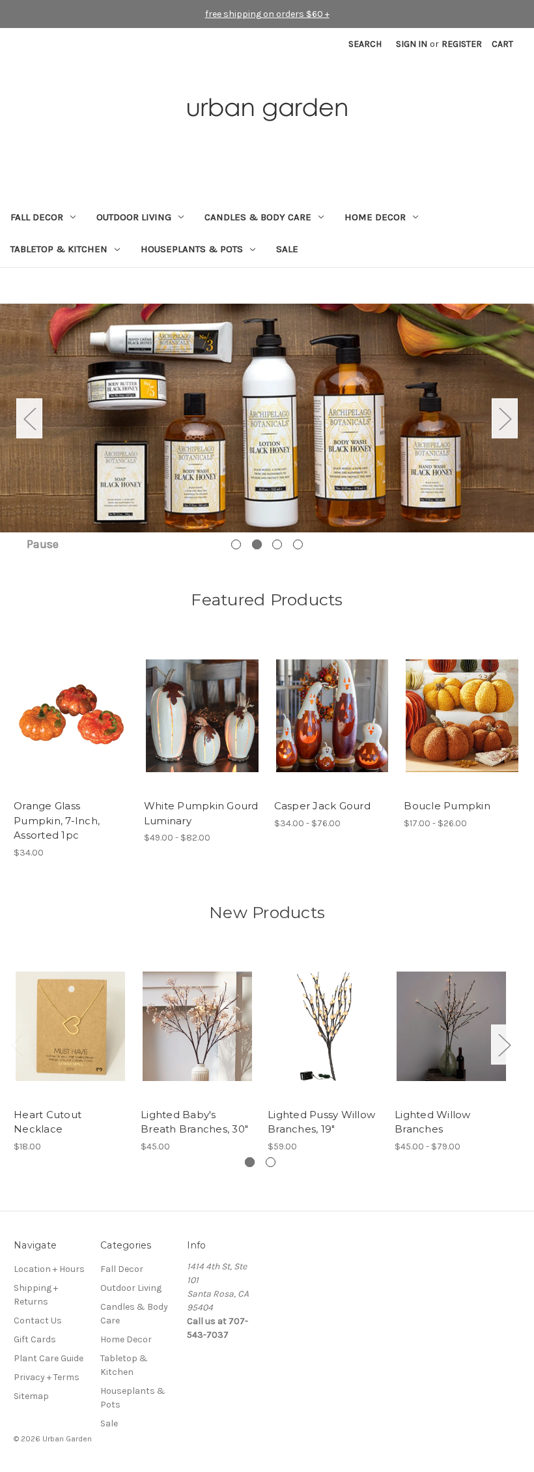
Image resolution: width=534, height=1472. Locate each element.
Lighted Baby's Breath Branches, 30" (194, 1122)
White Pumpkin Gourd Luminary (201, 813)
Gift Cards (35, 1339)
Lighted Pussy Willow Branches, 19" (321, 1122)
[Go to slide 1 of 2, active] (250, 1162)
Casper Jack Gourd (322, 806)
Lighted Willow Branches (433, 1122)
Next (505, 418)
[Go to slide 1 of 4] (236, 544)
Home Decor (375, 217)
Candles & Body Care (257, 217)
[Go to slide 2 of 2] (270, 1162)
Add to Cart (72, 727)
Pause (43, 544)
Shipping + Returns (36, 1294)
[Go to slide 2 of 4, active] (257, 544)
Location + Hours (49, 1269)
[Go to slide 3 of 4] (277, 544)
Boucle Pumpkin (447, 806)
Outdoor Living (133, 217)
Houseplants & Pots (192, 249)
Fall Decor (36, 217)
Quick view (71, 704)
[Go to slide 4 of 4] (298, 544)
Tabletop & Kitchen (58, 249)
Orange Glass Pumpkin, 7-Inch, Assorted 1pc (57, 820)
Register (462, 44)
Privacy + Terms (46, 1377)
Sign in (411, 44)
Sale (287, 249)
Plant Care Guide (48, 1358)
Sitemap (31, 1396)
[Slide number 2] (267, 418)
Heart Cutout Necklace (47, 1122)
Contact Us (38, 1320)
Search (365, 44)
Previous (29, 418)
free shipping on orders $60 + (267, 14)
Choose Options (201, 727)
